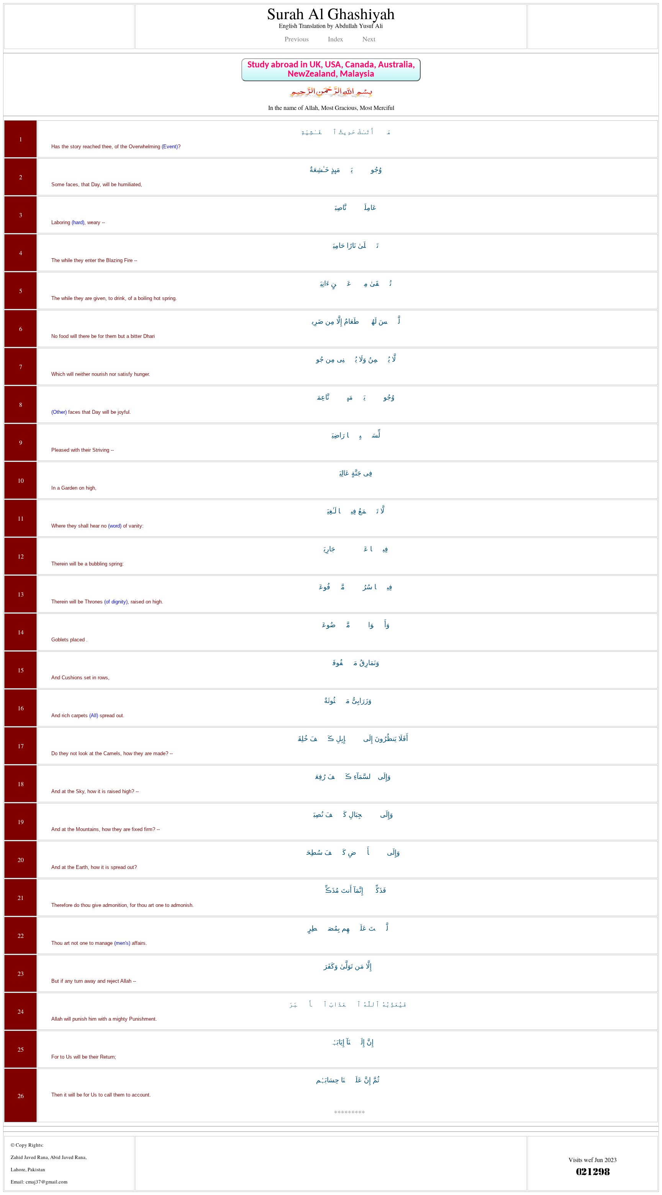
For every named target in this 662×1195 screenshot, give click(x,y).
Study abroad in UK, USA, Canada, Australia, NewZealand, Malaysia (331, 70)
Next (368, 38)
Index (335, 38)
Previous (297, 38)
